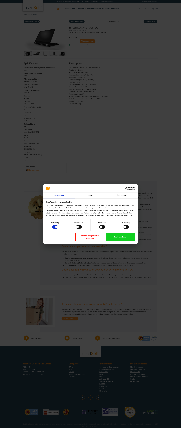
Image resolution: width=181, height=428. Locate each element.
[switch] (79, 227)
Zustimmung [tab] (59, 195)
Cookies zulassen (120, 237)
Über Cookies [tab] (122, 195)
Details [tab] (90, 195)
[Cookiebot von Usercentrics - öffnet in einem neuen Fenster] (126, 188)
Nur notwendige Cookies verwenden (90, 237)
